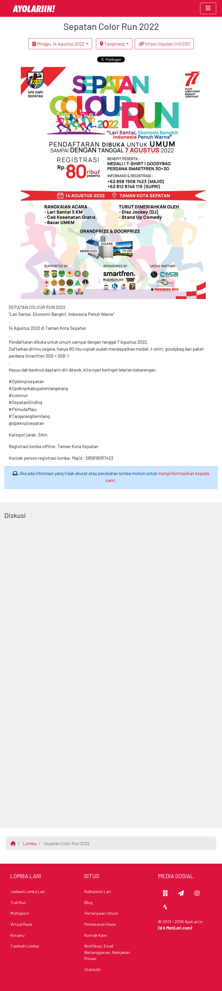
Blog (88, 902)
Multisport (19, 913)
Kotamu (17, 935)
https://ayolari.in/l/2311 (167, 43)
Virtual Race (21, 924)
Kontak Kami (95, 935)
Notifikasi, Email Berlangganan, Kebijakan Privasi (107, 952)
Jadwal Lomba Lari (27, 891)
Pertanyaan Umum (101, 913)
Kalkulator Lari (97, 891)
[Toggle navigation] (208, 9)
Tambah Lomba (24, 945)
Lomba (29, 843)
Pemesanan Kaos (100, 924)
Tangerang (114, 43)
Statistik (92, 969)
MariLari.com (178, 927)
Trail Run (18, 902)
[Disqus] (111, 594)
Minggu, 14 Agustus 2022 (60, 43)
